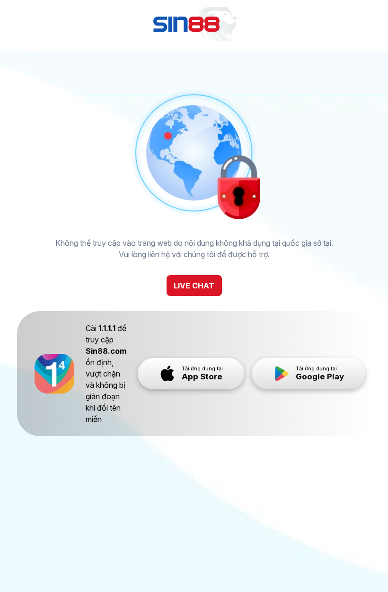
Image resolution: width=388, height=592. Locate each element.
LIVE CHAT (194, 285)
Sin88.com (106, 351)
